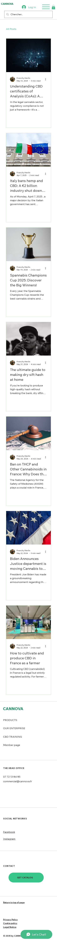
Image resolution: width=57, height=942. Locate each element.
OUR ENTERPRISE (14, 728)
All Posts (11, 28)
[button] (53, 7)
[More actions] (46, 79)
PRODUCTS (10, 720)
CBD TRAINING (12, 736)
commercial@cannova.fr (17, 781)
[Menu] (46, 7)
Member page (11, 745)
